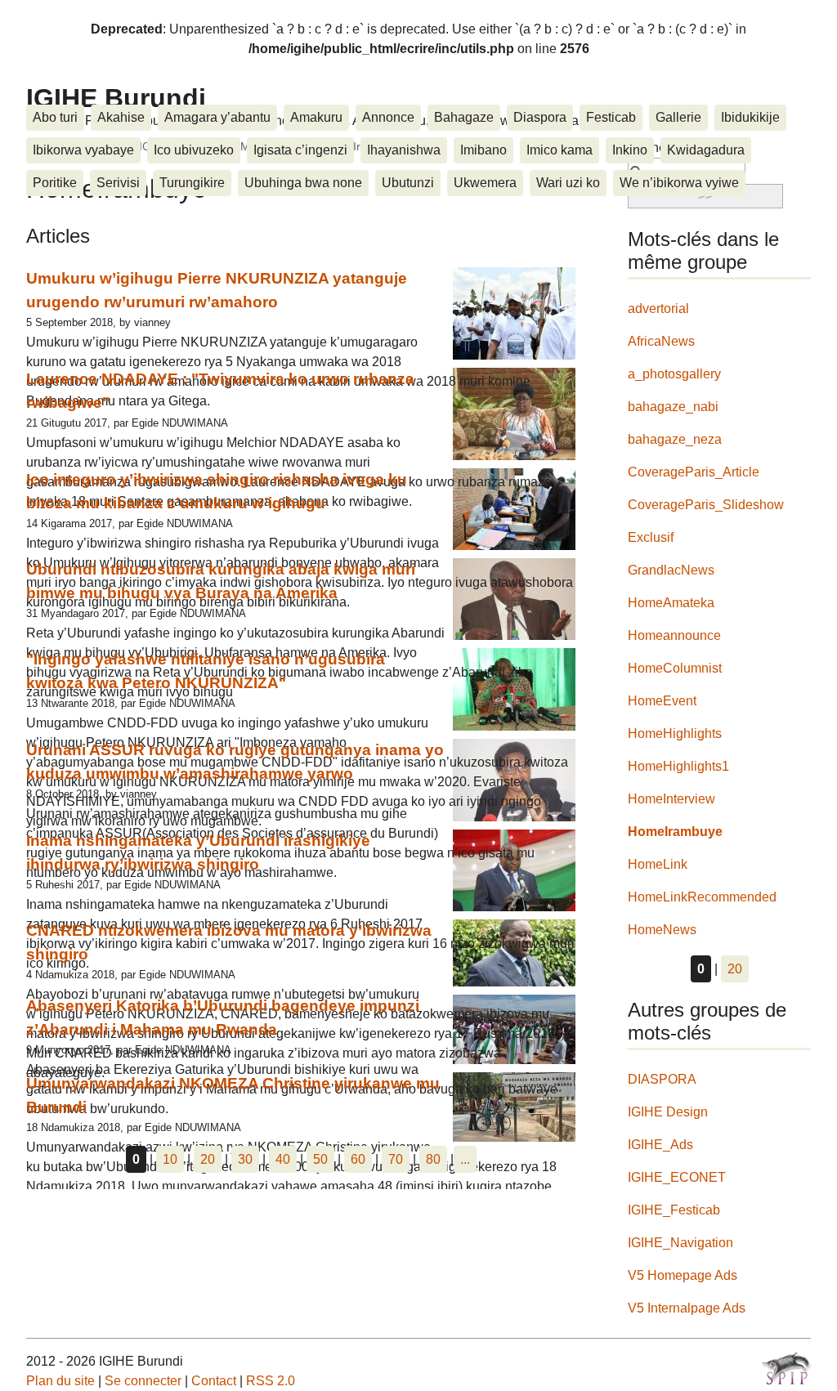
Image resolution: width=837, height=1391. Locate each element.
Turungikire (192, 183)
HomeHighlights (675, 733)
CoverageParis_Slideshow (706, 505)
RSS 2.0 (270, 1381)
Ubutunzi (408, 183)
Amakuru (316, 117)
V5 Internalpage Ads (686, 1308)
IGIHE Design (668, 1112)
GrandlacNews (671, 570)
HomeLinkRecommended (702, 897)
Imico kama (559, 150)
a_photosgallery (674, 374)
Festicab (611, 117)
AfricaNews (661, 341)
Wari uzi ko (568, 183)
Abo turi (55, 117)
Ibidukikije (750, 117)
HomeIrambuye (675, 832)
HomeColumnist (675, 668)
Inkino (629, 150)
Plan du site (60, 1381)
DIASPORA (662, 1079)
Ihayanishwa (404, 150)
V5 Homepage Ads (682, 1275)
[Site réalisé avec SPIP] (786, 1368)
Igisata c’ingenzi (300, 150)
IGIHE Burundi (116, 98)
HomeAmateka (671, 603)
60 (358, 1159)
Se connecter (143, 1381)
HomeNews (662, 930)
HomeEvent (662, 701)
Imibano (483, 150)
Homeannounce (674, 635)
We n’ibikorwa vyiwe (679, 183)
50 (320, 1159)
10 (170, 1159)
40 (282, 1159)
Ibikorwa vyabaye (83, 150)
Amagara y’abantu (217, 117)
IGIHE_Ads (660, 1145)
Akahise (121, 117)
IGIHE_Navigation (680, 1243)
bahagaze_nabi (673, 407)
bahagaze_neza (675, 439)
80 (433, 1159)
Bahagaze (464, 117)
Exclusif (651, 537)
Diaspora (539, 117)
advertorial (658, 308)
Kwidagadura (706, 150)
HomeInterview (671, 799)
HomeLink (657, 864)
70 (395, 1159)
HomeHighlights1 (678, 766)
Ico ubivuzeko (194, 150)
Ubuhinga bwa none (303, 183)
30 (245, 1159)
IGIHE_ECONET (677, 1177)
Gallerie (678, 117)
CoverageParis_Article (693, 472)
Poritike (55, 183)
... (465, 1159)
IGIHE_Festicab (674, 1210)
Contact (213, 1381)
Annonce (388, 117)
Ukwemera (485, 183)
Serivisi (118, 183)
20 (207, 1159)
